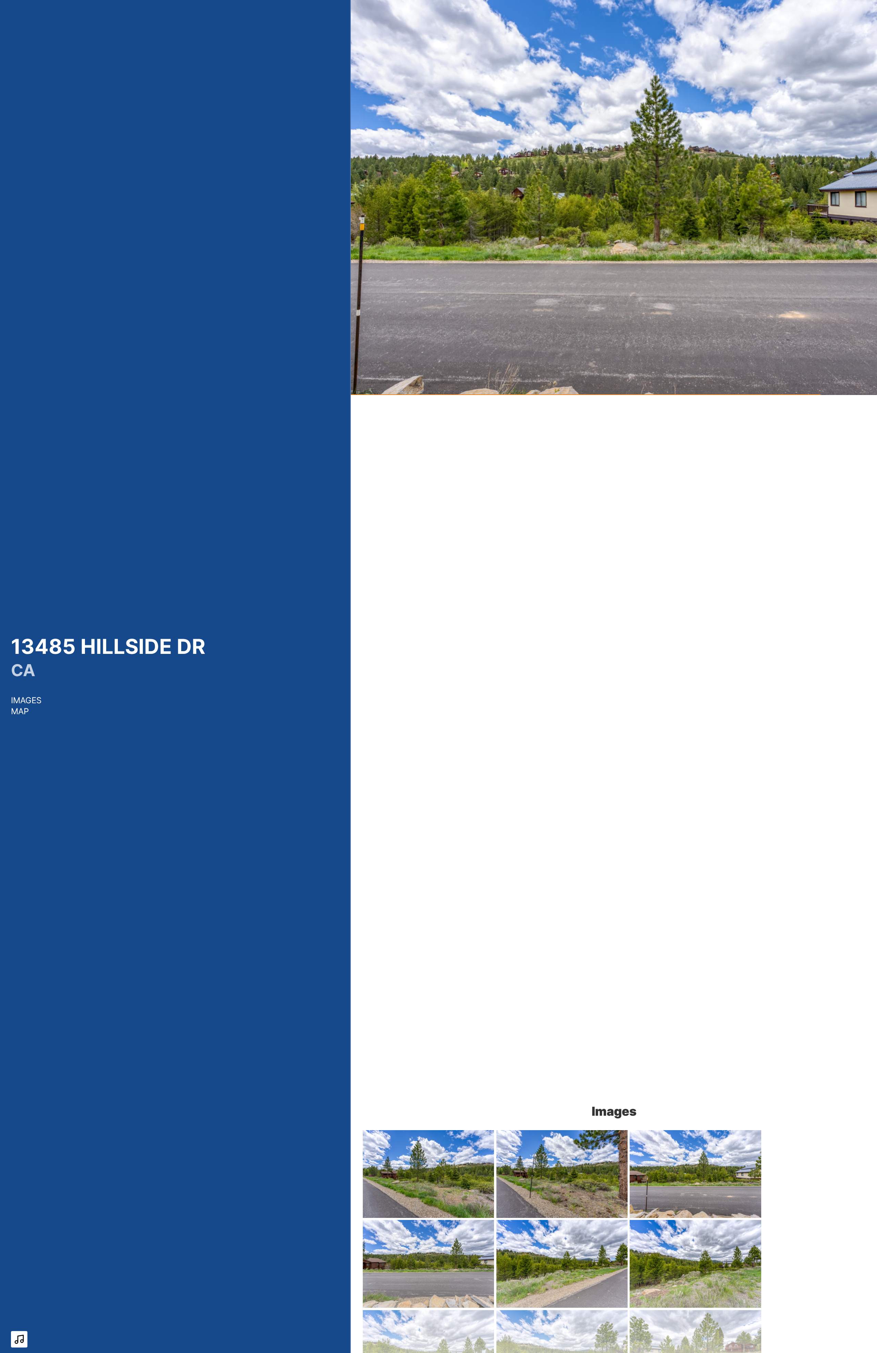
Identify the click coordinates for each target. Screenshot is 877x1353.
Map (20, 711)
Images (26, 700)
